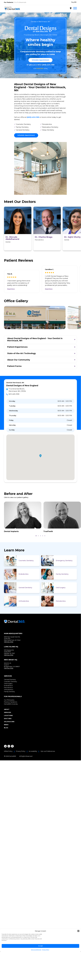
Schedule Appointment (40, 60)
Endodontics (23, 574)
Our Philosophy (9, 700)
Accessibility (33, 751)
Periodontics (61, 601)
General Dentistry (25, 588)
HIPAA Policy (8, 751)
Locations (8, 715)
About (6, 709)
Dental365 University (11, 704)
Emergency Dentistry (64, 561)
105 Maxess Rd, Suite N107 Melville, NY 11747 (9, 651)
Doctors (7, 718)
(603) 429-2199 (48, 65)
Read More (11, 289)
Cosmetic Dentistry (26, 561)
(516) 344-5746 (8, 642)
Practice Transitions (10, 702)
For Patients (8, 2)
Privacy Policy (45, 949)
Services (7, 712)
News (6, 724)
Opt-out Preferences (48, 751)
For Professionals (20, 2)
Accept (40, 946)
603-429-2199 (14, 394)
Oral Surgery (60, 588)
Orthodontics (24, 601)
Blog (6, 728)
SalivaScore (9, 721)
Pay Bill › (74, 2)
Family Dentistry (62, 574)
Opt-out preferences (36, 949)
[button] (78, 931)
